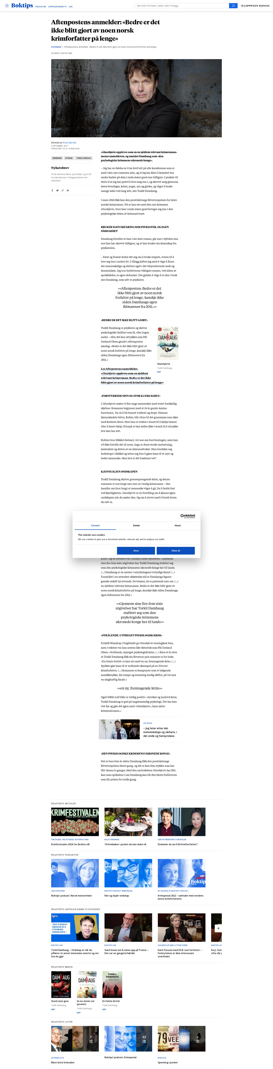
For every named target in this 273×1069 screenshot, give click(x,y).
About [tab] (178, 525)
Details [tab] (136, 525)
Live (71, 6)
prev (54, 928)
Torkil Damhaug (83, 158)
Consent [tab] (95, 525)
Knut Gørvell (69, 142)
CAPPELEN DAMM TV (57, 6)
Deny (136, 550)
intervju (69, 158)
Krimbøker (56, 46)
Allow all (175, 550)
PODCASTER (40, 6)
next (218, 928)
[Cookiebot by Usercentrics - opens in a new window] (182, 516)
